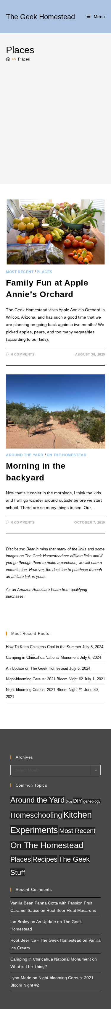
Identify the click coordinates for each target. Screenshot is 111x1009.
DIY (77, 801)
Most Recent (20, 272)
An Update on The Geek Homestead (37, 668)
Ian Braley (19, 921)
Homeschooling (36, 815)
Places (24, 59)
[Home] (8, 59)
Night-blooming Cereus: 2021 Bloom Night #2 (44, 679)
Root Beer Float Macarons (71, 910)
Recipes (44, 859)
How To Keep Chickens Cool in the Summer (43, 647)
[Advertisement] (55, 124)
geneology (92, 801)
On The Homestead (67, 455)
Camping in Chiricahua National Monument (42, 657)
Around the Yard (25, 455)
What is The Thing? (28, 966)
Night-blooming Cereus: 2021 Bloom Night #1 (44, 689)
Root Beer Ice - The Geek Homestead (45, 940)
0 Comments (23, 354)
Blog (69, 801)
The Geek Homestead (40, 17)
